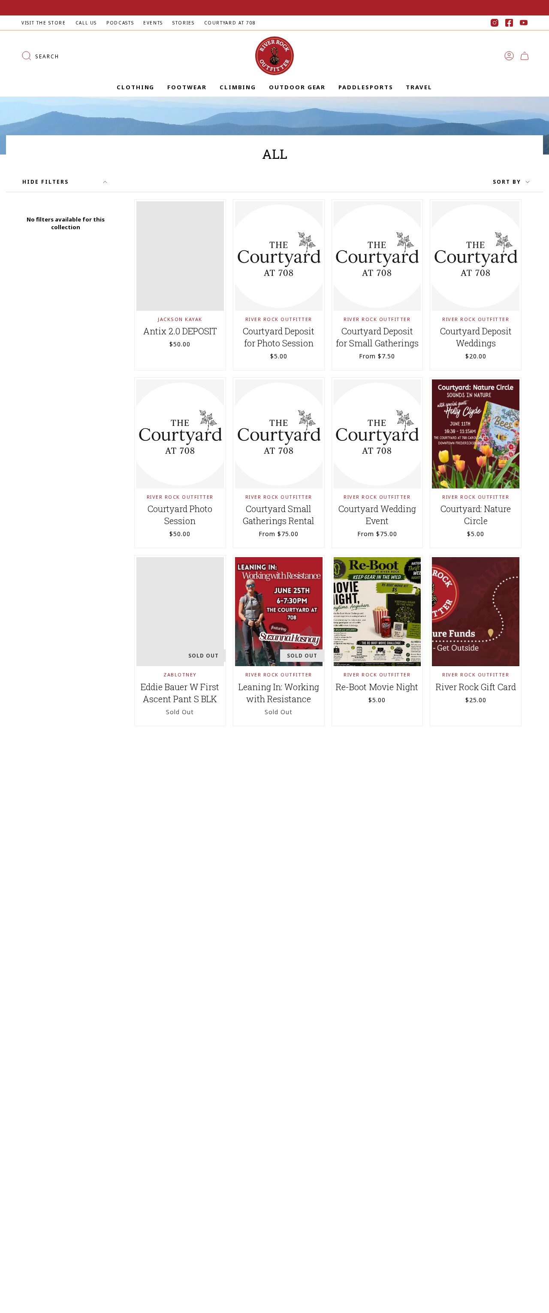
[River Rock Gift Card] (475, 611)
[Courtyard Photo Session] (180, 433)
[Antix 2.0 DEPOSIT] (180, 255)
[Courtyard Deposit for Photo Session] (279, 255)
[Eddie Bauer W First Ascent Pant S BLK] (180, 611)
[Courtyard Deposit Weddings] (475, 255)
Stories (183, 23)
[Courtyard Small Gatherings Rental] (279, 433)
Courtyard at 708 (230, 23)
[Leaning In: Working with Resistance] (279, 611)
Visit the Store (43, 23)
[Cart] (524, 56)
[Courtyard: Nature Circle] (475, 433)
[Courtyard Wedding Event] (377, 433)
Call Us (86, 23)
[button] (135, 87)
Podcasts (120, 23)
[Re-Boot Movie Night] (377, 611)
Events (153, 23)
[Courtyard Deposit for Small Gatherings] (377, 255)
